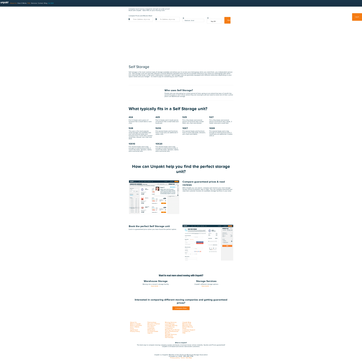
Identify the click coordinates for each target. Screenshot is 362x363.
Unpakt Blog (186, 322)
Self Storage (169, 337)
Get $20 (51, 3)
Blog (45, 3)
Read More (154, 286)
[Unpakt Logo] (138, 352)
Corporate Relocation (151, 329)
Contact (40, 3)
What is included (136, 325)
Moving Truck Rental (172, 330)
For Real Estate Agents (153, 332)
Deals (184, 328)
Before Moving (187, 327)
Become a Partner (154, 324)
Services (34, 3)
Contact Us (186, 331)
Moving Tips (186, 324)
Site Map (188, 358)
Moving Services (171, 322)
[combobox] (141, 19)
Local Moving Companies (169, 327)
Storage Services (171, 334)
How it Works (134, 327)
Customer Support (188, 330)
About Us (13, 3)
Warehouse (169, 336)
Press (132, 328)
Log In (357, 17)
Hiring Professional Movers (171, 332)
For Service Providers (7, 10)
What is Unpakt (135, 324)
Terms (182, 358)
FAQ (28, 3)
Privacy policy (175, 358)
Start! (228, 20)
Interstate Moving (171, 325)
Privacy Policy (135, 331)
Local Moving (169, 324)
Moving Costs (187, 325)
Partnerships (152, 322)
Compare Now (181, 308)
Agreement (134, 330)
